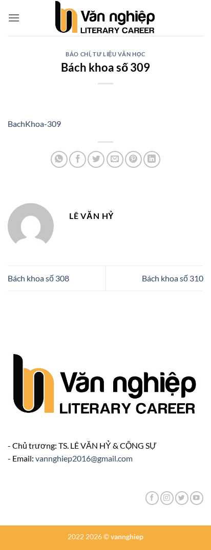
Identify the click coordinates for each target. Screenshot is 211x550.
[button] (14, 17)
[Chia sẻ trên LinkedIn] (151, 159)
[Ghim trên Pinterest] (133, 159)
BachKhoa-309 (34, 123)
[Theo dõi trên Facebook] (152, 498)
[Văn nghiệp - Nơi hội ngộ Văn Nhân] (105, 18)
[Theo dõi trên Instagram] (167, 498)
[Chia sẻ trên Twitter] (96, 159)
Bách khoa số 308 (38, 278)
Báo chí (78, 54)
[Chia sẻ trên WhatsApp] (59, 159)
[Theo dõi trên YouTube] (196, 498)
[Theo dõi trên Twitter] (181, 498)
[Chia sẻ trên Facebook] (77, 159)
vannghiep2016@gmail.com (84, 458)
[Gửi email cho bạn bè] (115, 159)
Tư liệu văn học (119, 54)
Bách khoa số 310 (172, 278)
